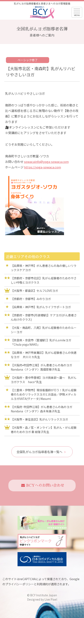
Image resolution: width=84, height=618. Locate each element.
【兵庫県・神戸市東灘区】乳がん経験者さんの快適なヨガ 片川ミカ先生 (43, 355)
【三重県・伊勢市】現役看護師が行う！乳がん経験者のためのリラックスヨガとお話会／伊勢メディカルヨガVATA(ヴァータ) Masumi (43, 394)
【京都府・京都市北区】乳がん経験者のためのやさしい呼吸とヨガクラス (43, 280)
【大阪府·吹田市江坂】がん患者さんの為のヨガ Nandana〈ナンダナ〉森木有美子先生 (41, 409)
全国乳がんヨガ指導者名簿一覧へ (39, 452)
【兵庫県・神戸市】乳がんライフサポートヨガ (41, 307)
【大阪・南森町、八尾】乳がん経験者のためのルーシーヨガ (43, 330)
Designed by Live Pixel (42, 599)
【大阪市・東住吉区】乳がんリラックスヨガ (39, 419)
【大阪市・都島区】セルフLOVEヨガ (36, 291)
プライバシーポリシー (19, 584)
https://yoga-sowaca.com (42, 167)
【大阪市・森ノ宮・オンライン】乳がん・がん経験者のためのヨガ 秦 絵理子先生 (43, 429)
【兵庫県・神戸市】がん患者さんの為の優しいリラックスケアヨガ (43, 268)
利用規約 (42, 584)
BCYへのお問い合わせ (45, 485)
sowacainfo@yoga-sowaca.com (46, 161)
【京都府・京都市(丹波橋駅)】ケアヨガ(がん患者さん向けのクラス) (44, 317)
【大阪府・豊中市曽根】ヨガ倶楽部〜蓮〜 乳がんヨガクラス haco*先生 (43, 380)
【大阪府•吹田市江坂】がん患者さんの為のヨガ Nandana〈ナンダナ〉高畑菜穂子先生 (41, 367)
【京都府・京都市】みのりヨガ (31, 299)
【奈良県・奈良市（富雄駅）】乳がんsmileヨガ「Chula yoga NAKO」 (41, 342)
